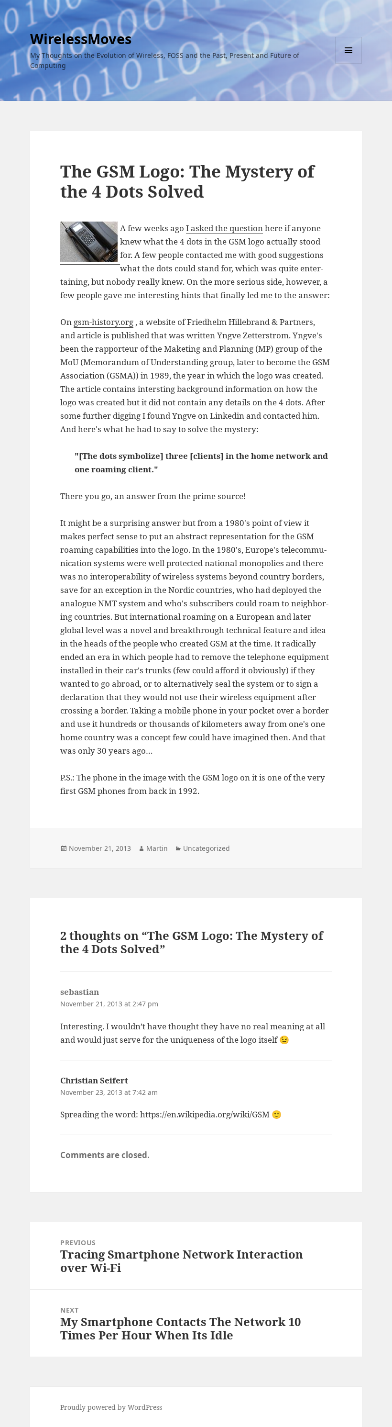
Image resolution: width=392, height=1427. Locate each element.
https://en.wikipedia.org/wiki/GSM (205, 1114)
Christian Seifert (94, 1080)
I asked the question (224, 228)
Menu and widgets (349, 63)
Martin (157, 848)
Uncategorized (206, 848)
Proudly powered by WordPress (111, 1407)
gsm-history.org (103, 321)
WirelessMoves (80, 38)
